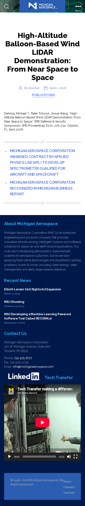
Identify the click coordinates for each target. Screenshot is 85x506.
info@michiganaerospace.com (33, 366)
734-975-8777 (23, 358)
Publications (43, 95)
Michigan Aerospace (44, 480)
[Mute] (69, 456)
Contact (68, 492)
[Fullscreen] (75, 456)
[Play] (9, 456)
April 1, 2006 (58, 88)
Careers (69, 487)
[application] (42, 422)
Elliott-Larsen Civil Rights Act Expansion (32, 289)
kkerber (34, 88)
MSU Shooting (14, 301)
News (67, 481)
